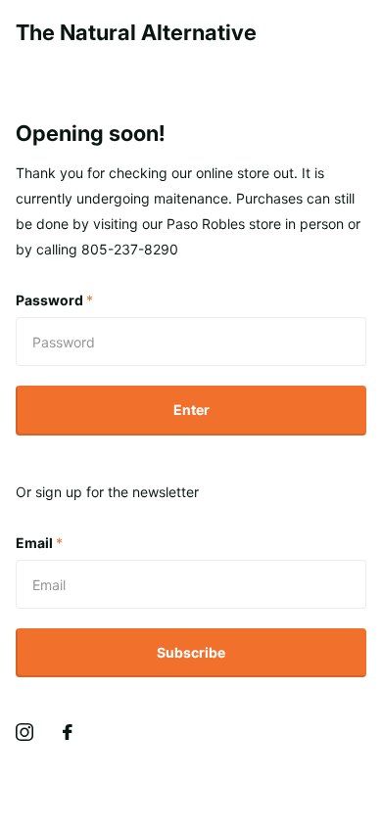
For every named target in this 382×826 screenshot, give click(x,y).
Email (39, 542)
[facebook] (67, 732)
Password (54, 300)
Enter (191, 409)
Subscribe (191, 652)
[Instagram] (24, 732)
